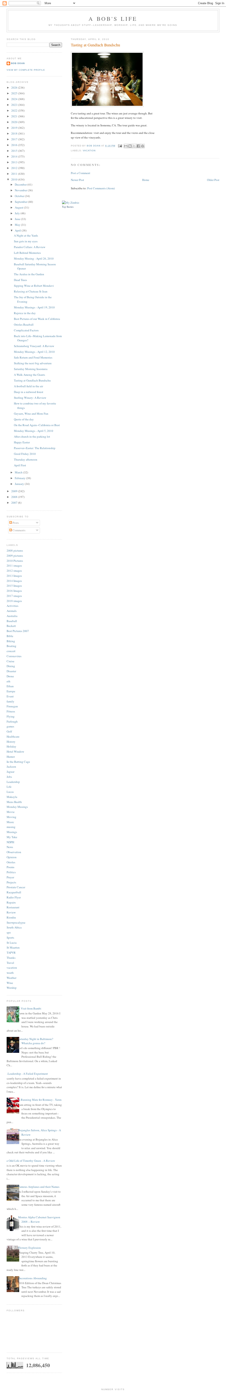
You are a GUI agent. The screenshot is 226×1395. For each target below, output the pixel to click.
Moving (11, 817)
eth (8, 681)
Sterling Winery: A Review (30, 398)
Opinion (12, 857)
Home (145, 180)
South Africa (14, 927)
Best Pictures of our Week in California (37, 319)
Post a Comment (80, 173)
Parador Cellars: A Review (29, 247)
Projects (11, 882)
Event (10, 696)
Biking (11, 641)
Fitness (11, 711)
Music (10, 822)
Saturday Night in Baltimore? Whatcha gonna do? (35, 1041)
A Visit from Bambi (29, 1008)
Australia (12, 616)
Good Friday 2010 (25, 454)
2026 (14, 87)
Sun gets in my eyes (26, 241)
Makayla (12, 797)
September (21, 202)
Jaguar (10, 772)
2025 (14, 93)
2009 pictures (15, 556)
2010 (14, 179)
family (10, 701)
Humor (11, 757)
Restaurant (13, 907)
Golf (9, 731)
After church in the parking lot (32, 436)
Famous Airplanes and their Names (38, 1187)
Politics (11, 872)
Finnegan (12, 706)
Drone (10, 676)
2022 (14, 110)
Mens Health (14, 802)
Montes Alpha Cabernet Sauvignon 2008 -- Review (39, 1219)
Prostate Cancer (16, 887)
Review (11, 912)
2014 (14, 156)
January (20, 484)
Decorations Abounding (32, 1278)
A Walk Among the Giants (29, 375)
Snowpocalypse (16, 922)
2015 (14, 151)
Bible (10, 636)
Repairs (11, 902)
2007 (14, 503)
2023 (14, 105)
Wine (10, 983)
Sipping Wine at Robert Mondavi (34, 286)
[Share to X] (134, 146)
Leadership (13, 782)
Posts (15, 523)
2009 (14, 491)
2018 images (14, 601)
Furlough (12, 721)
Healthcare (13, 736)
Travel (10, 963)
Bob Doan (94, 145)
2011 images (14, 565)
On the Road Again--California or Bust (37, 425)
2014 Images (14, 581)
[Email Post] (120, 145)
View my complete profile (26, 70)
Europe (11, 691)
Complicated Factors (26, 330)
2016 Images (14, 591)
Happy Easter (22, 442)
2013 (14, 162)
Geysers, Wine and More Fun (31, 414)
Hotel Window (15, 751)
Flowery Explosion (29, 1248)
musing (11, 827)
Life (9, 787)
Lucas (10, 792)
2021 (14, 116)
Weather (11, 978)
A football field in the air (28, 386)
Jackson (11, 767)
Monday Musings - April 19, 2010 (34, 307)
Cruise (10, 661)
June (18, 219)
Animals (12, 611)
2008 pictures (15, 550)
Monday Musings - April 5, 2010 (33, 431)
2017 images (14, 596)
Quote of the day (24, 419)
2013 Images (14, 576)
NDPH (10, 842)
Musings (12, 832)
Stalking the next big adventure (33, 363)
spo (9, 932)
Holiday (11, 746)
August (19, 207)
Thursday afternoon (25, 459)
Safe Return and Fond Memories (33, 357)
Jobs (9, 777)
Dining (11, 666)
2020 (14, 122)
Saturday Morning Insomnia (30, 369)
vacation (89, 150)
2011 (14, 174)
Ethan (10, 686)
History (11, 742)
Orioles (11, 862)
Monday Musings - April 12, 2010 (34, 352)
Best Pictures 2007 (18, 631)
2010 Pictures (15, 561)
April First (20, 465)
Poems (10, 867)
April (18, 230)
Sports (10, 937)
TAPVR (11, 953)
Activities (12, 606)
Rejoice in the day (25, 313)
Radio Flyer (14, 897)
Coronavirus (14, 656)
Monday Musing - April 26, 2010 (34, 258)
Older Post (213, 180)
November (21, 190)
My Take (12, 837)
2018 (14, 133)
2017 (14, 139)
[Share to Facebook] (138, 146)
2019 (14, 128)
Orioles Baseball (24, 324)
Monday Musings (17, 807)
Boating (11, 646)
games (10, 726)
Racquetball (14, 892)
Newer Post (77, 180)
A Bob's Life (113, 18)
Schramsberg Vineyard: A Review (34, 346)
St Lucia (12, 943)
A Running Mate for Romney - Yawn (40, 1100)
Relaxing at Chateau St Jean (30, 291)
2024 (14, 99)
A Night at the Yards (26, 235)
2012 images (14, 571)
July (18, 213)
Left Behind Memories (27, 253)
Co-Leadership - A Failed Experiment (25, 1074)
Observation (14, 852)
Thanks (11, 958)
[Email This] (126, 146)
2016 (14, 145)
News (10, 847)
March (19, 472)
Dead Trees (20, 280)
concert (11, 651)
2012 (14, 168)
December (21, 184)
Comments (18, 530)
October (20, 196)
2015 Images (14, 586)
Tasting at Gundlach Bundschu (32, 380)
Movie (11, 812)
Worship (12, 988)
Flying (11, 716)
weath (10, 973)
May (18, 225)
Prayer (10, 877)
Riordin (11, 917)
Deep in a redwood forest (28, 392)
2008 (14, 497)
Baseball (12, 621)
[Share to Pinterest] (142, 146)
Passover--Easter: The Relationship (34, 448)
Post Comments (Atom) (101, 188)
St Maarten (13, 947)
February (20, 478)
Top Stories (67, 206)
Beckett (11, 626)
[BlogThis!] (130, 146)
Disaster (11, 671)
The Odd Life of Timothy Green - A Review (29, 1161)
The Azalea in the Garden (29, 274)
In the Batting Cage (18, 762)
